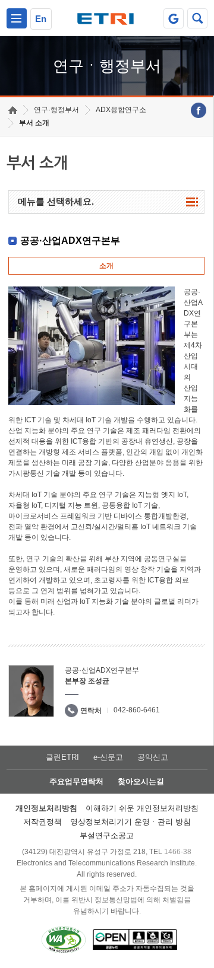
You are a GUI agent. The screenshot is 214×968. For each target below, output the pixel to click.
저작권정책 (42, 821)
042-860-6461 (137, 710)
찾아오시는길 (141, 781)
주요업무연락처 (76, 781)
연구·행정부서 (56, 110)
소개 (106, 266)
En (40, 19)
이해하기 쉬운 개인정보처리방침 (142, 808)
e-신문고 (108, 757)
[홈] (12, 110)
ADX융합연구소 (121, 110)
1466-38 (177, 852)
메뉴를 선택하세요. (56, 201)
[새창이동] (173, 18)
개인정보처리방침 (46, 808)
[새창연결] (198, 110)
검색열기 (197, 18)
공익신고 (152, 757)
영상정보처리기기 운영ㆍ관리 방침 (130, 821)
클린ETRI (62, 757)
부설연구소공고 (107, 835)
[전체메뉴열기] (17, 18)
